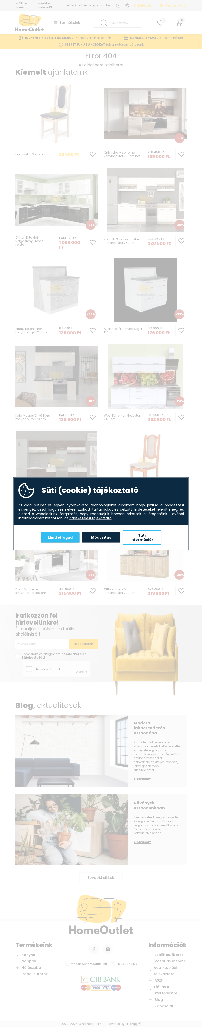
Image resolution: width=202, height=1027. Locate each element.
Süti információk (142, 537)
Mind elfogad (60, 537)
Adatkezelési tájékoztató (90, 518)
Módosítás (101, 537)
